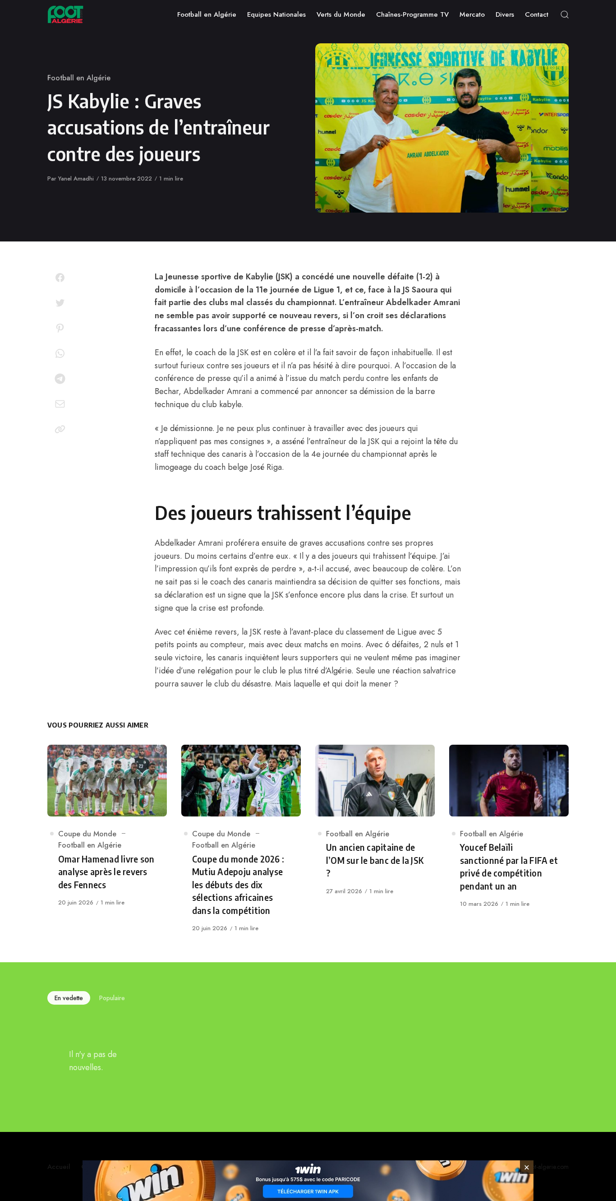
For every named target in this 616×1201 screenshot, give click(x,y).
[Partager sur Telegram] (60, 378)
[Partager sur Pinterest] (60, 328)
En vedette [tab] (69, 997)
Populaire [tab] (112, 997)
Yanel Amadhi (76, 178)
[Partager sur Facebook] (60, 277)
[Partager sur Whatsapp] (60, 353)
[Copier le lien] (60, 429)
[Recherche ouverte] (565, 14)
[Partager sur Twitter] (60, 302)
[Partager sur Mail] (60, 404)
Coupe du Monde (87, 834)
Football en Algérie (78, 78)
